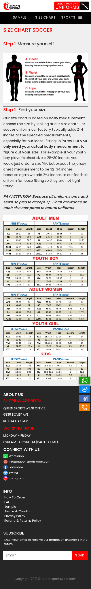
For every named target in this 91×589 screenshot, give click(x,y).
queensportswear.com (59, 579)
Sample (10, 506)
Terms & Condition (19, 511)
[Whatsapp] (84, 380)
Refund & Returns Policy (22, 520)
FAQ (7, 502)
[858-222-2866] (84, 407)
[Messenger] (84, 389)
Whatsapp (16, 456)
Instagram (16, 478)
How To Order (14, 497)
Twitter (13, 473)
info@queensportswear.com (29, 461)
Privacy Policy (14, 516)
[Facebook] (84, 398)
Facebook (16, 467)
